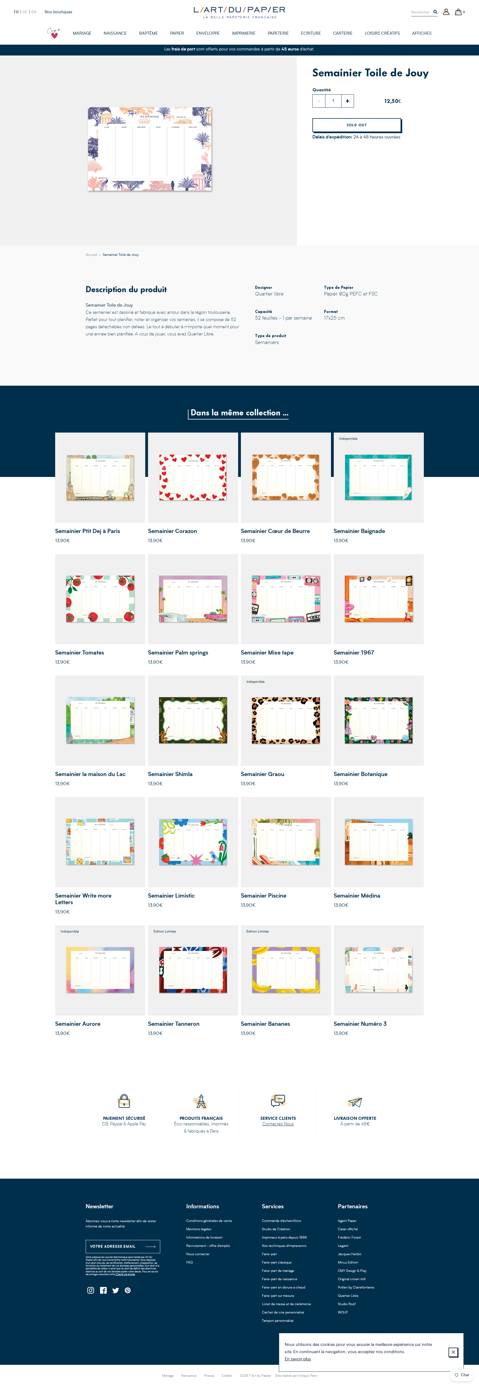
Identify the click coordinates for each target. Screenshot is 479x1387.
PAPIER (177, 34)
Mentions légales (198, 1229)
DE (24, 12)
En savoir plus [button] (298, 1359)
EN (33, 12)
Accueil (91, 255)
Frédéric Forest (349, 1237)
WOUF (343, 1312)
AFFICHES (422, 34)
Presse (209, 1376)
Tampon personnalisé (278, 1321)
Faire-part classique (277, 1262)
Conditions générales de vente (209, 1221)
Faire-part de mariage (278, 1271)
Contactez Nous (278, 1124)
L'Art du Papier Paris (239, 12)
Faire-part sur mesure (278, 1296)
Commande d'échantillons (281, 1221)
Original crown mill (352, 1279)
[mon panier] (458, 12)
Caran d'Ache (348, 1229)
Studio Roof (347, 1304)
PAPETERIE (278, 34)
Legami (343, 1246)
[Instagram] (90, 1292)
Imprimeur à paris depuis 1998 (284, 1237)
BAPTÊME (148, 34)
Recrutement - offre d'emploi (208, 1246)
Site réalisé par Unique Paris (296, 1376)
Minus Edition (348, 1262)
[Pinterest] (128, 1292)
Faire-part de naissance (279, 1279)
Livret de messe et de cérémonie (286, 1304)
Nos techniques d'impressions (284, 1246)
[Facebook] (103, 1292)
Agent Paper (347, 1221)
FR (16, 12)
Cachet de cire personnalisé (283, 1312)
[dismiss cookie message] (453, 1352)
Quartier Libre (348, 1296)
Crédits (226, 1376)
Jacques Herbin (349, 1254)
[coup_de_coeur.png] (54, 33)
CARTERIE (343, 34)
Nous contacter (198, 1254)
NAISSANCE (115, 34)
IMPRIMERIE (244, 34)
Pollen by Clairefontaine (356, 1287)
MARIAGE (82, 34)
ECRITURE (311, 34)
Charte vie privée (125, 1274)
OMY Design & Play (352, 1271)
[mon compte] (446, 12)
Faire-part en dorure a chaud (283, 1287)
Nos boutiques (58, 12)
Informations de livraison (204, 1237)
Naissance (189, 1376)
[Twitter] (115, 1292)
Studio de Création (276, 1229)
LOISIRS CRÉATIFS (382, 34)
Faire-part (269, 1254)
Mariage (168, 1376)
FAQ (189, 1262)
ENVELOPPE (208, 34)
